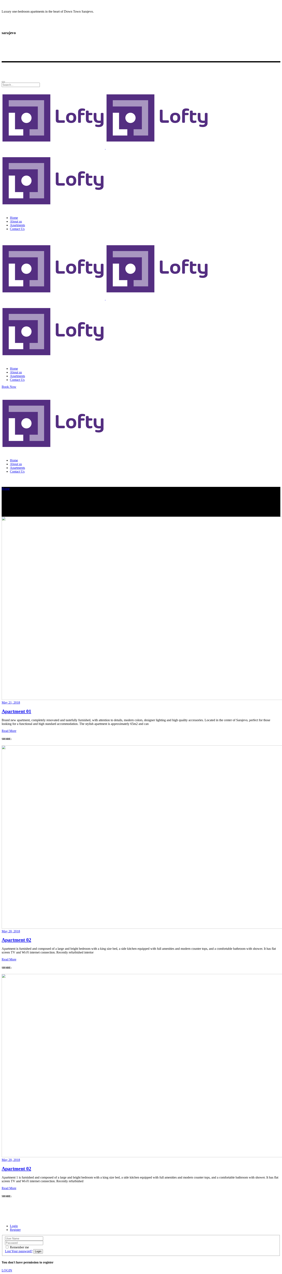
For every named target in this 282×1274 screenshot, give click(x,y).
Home (6, 488)
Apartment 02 (16, 940)
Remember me (19, 1247)
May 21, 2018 (11, 702)
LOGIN (7, 1270)
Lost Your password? (18, 1251)
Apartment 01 (16, 711)
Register (15, 1229)
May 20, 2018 (11, 931)
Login (14, 1226)
